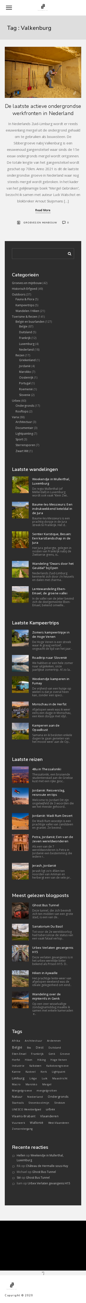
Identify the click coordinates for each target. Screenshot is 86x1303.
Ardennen (54, 1040)
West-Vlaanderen (58, 1122)
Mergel (47, 1084)
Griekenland (27, 360)
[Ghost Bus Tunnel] (20, 910)
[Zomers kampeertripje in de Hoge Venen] (20, 638)
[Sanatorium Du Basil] (20, 932)
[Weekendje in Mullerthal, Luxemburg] (20, 484)
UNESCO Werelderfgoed (26, 1109)
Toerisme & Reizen (24, 317)
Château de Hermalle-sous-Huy (47, 1166)
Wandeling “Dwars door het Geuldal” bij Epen (53, 565)
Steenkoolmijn (38, 1102)
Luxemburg (26, 344)
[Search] (68, 253)
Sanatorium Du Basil (47, 926)
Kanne (16, 1071)
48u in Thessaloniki (46, 769)
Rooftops (22, 411)
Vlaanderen (49, 1116)
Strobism (59, 1102)
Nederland (26, 350)
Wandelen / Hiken (27, 311)
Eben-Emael (19, 1053)
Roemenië (26, 389)
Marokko (25, 372)
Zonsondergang (22, 1128)
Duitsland (25, 332)
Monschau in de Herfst (49, 704)
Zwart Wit (22, 451)
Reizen (20, 355)
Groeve (65, 1053)
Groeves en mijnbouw (40, 222)
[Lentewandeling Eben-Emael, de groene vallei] (20, 594)
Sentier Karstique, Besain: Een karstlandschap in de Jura (51, 538)
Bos (29, 1047)
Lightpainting (24, 434)
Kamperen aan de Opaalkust (45, 727)
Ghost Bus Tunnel (45, 905)
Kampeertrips (25, 305)
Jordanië (25, 366)
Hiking (41, 1059)
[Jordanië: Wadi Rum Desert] (20, 821)
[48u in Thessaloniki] (20, 774)
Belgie (23, 326)
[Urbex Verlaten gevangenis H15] (20, 953)
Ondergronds (25, 406)
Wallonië (36, 1122)
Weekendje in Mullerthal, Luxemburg (51, 481)
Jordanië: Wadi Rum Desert (52, 815)
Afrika (16, 1040)
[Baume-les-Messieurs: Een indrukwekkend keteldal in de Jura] (20, 510)
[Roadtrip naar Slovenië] (20, 663)
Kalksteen (35, 1065)
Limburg (18, 1078)
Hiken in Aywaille (45, 973)
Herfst (16, 1059)
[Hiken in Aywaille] (20, 978)
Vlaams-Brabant (23, 1116)
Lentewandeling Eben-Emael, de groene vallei (49, 591)
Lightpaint (58, 1071)
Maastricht (60, 1078)
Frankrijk (25, 338)
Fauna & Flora (25, 299)
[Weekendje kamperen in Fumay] (20, 684)
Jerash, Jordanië (44, 865)
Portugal (25, 383)
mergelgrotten (47, 1090)
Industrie (18, 1065)
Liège (33, 1078)
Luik (45, 1078)
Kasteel (31, 1071)
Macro (16, 1084)
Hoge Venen (58, 1059)
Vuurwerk (18, 1122)
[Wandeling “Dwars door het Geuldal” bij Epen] (20, 569)
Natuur (17, 1097)
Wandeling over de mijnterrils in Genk (46, 996)
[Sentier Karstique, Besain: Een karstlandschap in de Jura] (20, 539)
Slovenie (24, 395)
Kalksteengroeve (57, 1065)
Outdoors (18, 294)
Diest (40, 1047)
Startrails (18, 1102)
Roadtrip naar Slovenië (49, 657)
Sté (19, 1178)
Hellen (21, 1155)
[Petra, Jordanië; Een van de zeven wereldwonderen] (20, 842)
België (17, 1047)
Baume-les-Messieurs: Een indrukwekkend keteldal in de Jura (52, 508)
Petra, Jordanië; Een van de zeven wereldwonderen (52, 839)
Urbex (16, 401)
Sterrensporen (25, 445)
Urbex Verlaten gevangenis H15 (52, 949)
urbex (50, 1109)
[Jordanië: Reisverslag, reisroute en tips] (20, 796)
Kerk (44, 1071)
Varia (15, 417)
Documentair (24, 428)
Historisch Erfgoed (24, 289)
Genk (51, 1053)
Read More (42, 210)
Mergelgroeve (22, 1090)
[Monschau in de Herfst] (20, 710)
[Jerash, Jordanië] (20, 871)
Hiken (28, 1059)
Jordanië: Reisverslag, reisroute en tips (48, 792)
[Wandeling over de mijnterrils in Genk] (20, 1000)
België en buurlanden (30, 322)
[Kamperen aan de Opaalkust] (20, 731)
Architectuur (24, 422)
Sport (19, 439)
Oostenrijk (26, 377)
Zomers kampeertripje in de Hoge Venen (51, 634)
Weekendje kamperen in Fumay (50, 681)
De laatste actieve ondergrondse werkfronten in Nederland (43, 110)
